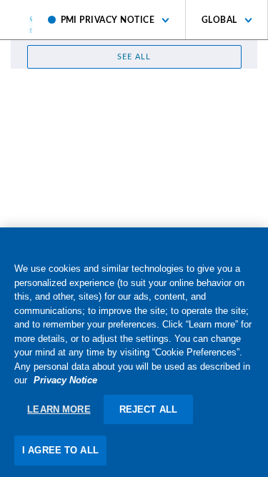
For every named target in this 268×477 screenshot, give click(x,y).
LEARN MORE (58, 409)
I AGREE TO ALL (60, 450)
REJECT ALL (148, 409)
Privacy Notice (65, 380)
